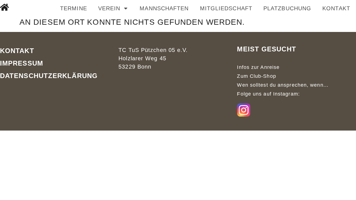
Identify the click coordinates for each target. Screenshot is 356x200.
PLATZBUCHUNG (287, 8)
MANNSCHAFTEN (164, 8)
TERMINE (73, 8)
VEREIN (109, 8)
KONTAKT (336, 8)
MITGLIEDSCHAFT (226, 8)
